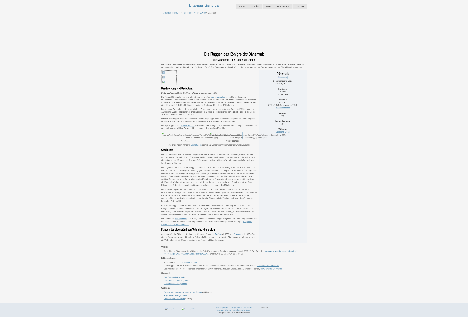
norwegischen (181, 219)
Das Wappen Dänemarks (174, 277)
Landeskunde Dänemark (174, 299)
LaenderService (204, 5)
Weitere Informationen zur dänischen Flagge (183, 292)
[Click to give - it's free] (170, 309)
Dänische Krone (283, 132)
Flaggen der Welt (190, 13)
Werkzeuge (283, 6)
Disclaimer (220, 310)
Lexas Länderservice (171, 13)
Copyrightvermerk (236, 307)
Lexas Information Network (242, 310)
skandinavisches (218, 97)
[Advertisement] (234, 33)
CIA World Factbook (188, 262)
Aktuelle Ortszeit (283, 108)
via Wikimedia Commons (268, 266)
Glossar (300, 6)
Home (242, 6)
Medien (255, 6)
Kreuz (228, 97)
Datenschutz (248, 307)
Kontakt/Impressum (222, 307)
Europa (203, 13)
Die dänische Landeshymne (176, 280)
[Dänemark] (282, 77)
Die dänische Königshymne (175, 284)
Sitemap (228, 310)
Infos (268, 6)
